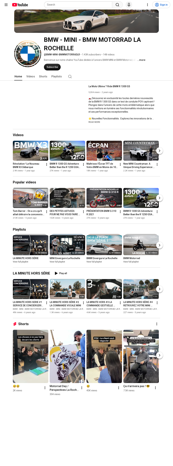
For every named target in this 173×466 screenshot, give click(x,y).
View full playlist (20, 262)
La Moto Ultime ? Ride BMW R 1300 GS (109, 86)
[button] (94, 122)
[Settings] (147, 5)
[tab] (18, 76)
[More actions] (46, 164)
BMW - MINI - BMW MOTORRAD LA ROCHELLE (34, 309)
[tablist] (86, 76)
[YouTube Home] (19, 4)
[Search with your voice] (129, 4)
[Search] (117, 4)
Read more (94, 122)
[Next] (159, 150)
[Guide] (6, 5)
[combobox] (79, 5)
